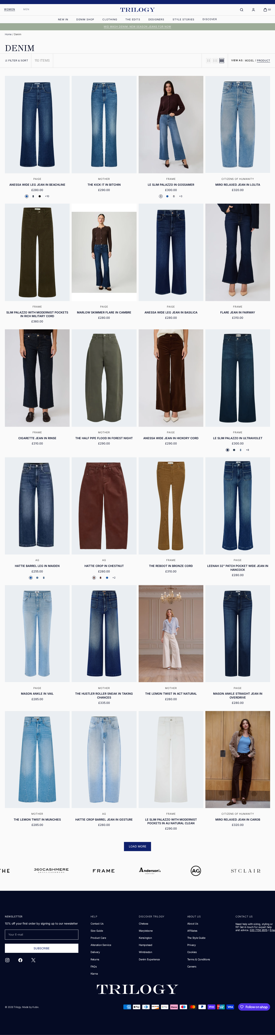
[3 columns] (215, 60)
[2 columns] (208, 60)
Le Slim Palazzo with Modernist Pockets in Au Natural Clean (171, 821)
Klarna (94, 973)
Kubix (35, 1007)
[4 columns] (222, 60)
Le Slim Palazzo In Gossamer (171, 184)
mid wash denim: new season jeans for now (137, 26)
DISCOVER (210, 19)
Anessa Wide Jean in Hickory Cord (170, 438)
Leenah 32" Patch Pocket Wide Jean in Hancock (237, 567)
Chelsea (143, 923)
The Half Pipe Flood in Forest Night (104, 438)
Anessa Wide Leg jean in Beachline (37, 184)
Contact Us (97, 923)
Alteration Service (101, 945)
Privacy (191, 945)
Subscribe (41, 948)
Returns (95, 959)
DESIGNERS (156, 19)
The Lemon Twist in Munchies (37, 819)
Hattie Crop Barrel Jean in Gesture (104, 819)
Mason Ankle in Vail (37, 693)
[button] (241, 10)
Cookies (192, 952)
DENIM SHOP (85, 19)
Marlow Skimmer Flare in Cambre (104, 312)
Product (263, 60)
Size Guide (97, 930)
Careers (191, 966)
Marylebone (145, 930)
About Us (192, 923)
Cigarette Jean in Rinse (37, 438)
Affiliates (192, 930)
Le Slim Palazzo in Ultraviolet (237, 438)
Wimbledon (145, 952)
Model (249, 60)
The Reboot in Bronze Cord (171, 566)
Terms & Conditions (198, 959)
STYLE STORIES (184, 19)
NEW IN (63, 19)
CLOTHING (109, 19)
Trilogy (17, 1007)
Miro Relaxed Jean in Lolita (237, 184)
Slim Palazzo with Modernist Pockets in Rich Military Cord (37, 314)
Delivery (95, 952)
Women (9, 9)
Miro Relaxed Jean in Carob (237, 819)
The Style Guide (196, 937)
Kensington (145, 937)
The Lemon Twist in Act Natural (171, 693)
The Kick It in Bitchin (104, 184)
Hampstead (145, 945)
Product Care (98, 937)
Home (8, 34)
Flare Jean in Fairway (237, 312)
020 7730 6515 (258, 930)
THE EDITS (132, 19)
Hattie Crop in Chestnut (104, 566)
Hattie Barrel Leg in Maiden (37, 566)
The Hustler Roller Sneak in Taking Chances (104, 695)
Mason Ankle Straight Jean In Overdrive (237, 695)
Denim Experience (149, 959)
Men (26, 9)
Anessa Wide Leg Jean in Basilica (171, 312)
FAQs (94, 966)
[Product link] (37, 139)
